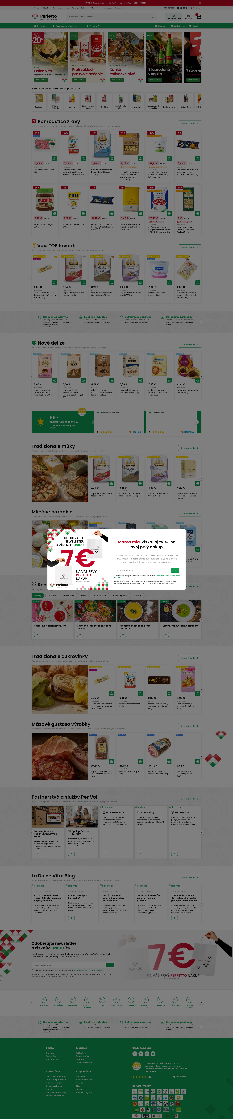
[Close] (181, 533)
